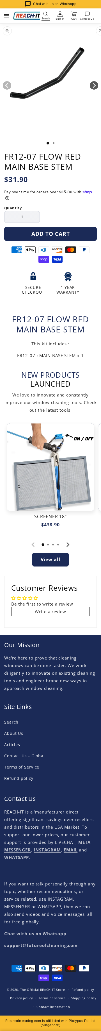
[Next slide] (67, 544)
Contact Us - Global (24, 755)
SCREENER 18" (50, 516)
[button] (46, 15)
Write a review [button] (50, 611)
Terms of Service (21, 767)
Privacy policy (21, 998)
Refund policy (18, 778)
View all (50, 559)
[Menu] (6, 16)
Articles (12, 744)
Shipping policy (84, 998)
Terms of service (51, 998)
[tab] (42, 544)
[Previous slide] (33, 544)
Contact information (53, 1007)
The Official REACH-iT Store (42, 989)
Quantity (13, 207)
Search (11, 722)
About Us (13, 733)
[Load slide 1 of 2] (53, 143)
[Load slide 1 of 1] (48, 143)
